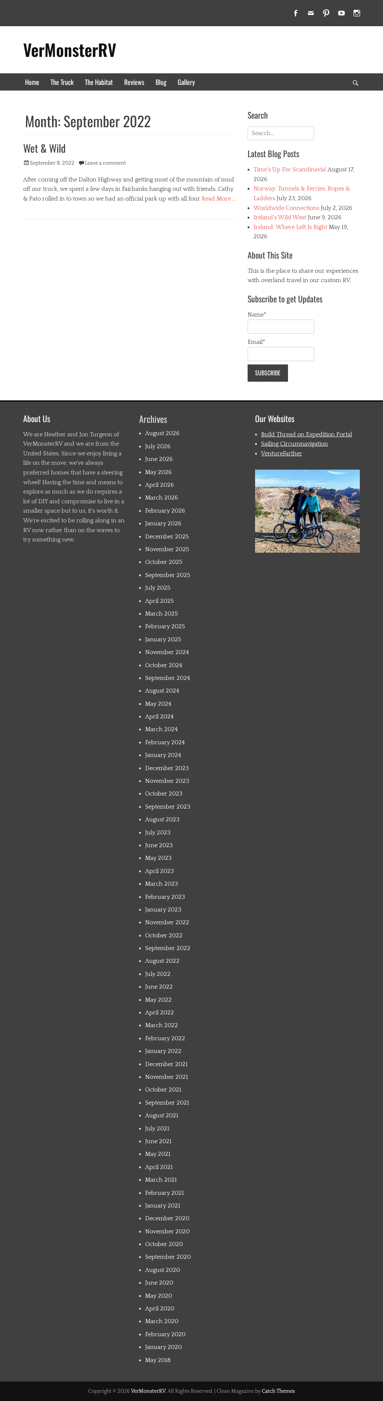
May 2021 (158, 1154)
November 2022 (167, 922)
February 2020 (165, 1334)
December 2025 (167, 536)
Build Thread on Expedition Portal (306, 434)
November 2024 (167, 652)
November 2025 (167, 549)
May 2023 (158, 858)
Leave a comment (105, 163)
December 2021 (166, 1064)
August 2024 (162, 690)
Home (32, 82)
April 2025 (159, 601)
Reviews (134, 82)
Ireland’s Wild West (280, 217)
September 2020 (168, 1257)
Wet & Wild (44, 148)
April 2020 (159, 1308)
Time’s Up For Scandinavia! (290, 169)
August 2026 (162, 433)
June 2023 (159, 845)
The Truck (62, 82)
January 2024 (163, 755)
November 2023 (167, 781)
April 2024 (159, 716)
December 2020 (167, 1218)
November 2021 (166, 1077)
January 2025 (163, 639)
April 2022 (159, 1012)
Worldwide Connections (286, 208)
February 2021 (164, 1193)
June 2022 (159, 986)
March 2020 (161, 1321)
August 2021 (161, 1115)
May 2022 (158, 999)
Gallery (186, 82)
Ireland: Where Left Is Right (290, 227)
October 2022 (164, 935)
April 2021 (159, 1167)
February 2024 (165, 742)
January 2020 (163, 1347)
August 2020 (162, 1270)
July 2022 (158, 974)
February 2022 (165, 1038)
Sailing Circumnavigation (294, 443)
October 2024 (163, 665)
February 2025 (165, 626)
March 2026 (161, 497)
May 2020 (158, 1295)
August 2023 (162, 819)
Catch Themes (278, 1391)
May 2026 (158, 472)
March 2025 (161, 613)
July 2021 (157, 1128)
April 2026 (159, 485)
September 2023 (167, 806)
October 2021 (163, 1089)
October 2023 (164, 793)
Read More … (219, 198)
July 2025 (158, 587)
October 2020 (164, 1244)
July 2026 (158, 446)
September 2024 (167, 678)
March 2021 (161, 1179)
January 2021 (162, 1205)
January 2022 (163, 1051)
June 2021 (158, 1141)
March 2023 (161, 883)
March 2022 (161, 1025)
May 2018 (158, 1360)
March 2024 (161, 729)
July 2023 (158, 832)
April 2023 (159, 871)
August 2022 (162, 961)
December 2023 (167, 768)
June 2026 (159, 459)
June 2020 (159, 1282)
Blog (161, 82)
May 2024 (158, 703)
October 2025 (164, 562)
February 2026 (165, 510)
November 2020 (167, 1231)
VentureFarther (281, 453)
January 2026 (163, 523)
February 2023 (165, 897)
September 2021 (167, 1102)
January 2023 (163, 909)
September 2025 (167, 575)
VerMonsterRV (69, 49)
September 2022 (167, 948)
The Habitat (99, 82)
